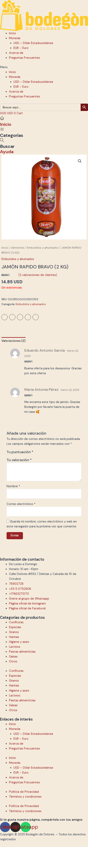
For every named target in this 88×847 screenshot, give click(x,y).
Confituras (16, 622)
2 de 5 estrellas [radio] (41, 453)
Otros (13, 661)
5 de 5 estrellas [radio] (54, 453)
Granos (14, 632)
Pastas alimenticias (22, 652)
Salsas (13, 657)
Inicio (12, 33)
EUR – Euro (21, 48)
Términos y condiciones (25, 797)
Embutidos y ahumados (43, 247)
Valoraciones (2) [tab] (13, 341)
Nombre (13, 486)
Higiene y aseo (19, 642)
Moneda (14, 38)
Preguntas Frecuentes (24, 58)
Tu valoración (19, 460)
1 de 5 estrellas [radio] (37, 453)
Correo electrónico (21, 504)
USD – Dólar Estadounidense (33, 43)
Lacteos (14, 647)
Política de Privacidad (24, 792)
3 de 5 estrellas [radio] (46, 453)
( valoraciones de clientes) (37, 275)
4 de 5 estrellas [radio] (50, 453)
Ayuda (7, 152)
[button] (44, 67)
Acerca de (16, 53)
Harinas (14, 637)
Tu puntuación (20, 452)
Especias (15, 627)
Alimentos (17, 247)
